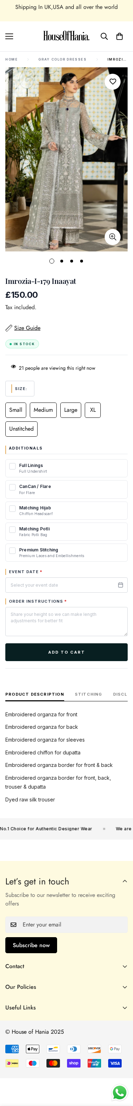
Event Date (26, 572)
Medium (43, 410)
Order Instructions (38, 601)
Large (70, 410)
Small (15, 410)
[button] (119, 36)
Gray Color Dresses (62, 59)
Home (11, 59)
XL (93, 410)
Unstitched (21, 429)
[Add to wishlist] (113, 82)
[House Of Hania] (66, 36)
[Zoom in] (113, 237)
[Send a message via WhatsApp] (119, 1092)
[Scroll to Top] (120, 1068)
